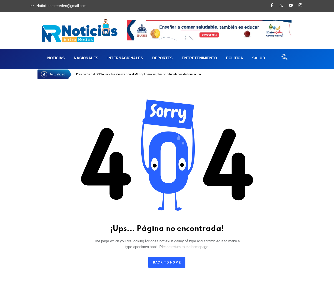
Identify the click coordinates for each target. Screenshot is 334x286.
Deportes (162, 58)
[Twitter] (281, 6)
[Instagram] (300, 6)
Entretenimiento (199, 58)
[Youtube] (290, 6)
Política (234, 58)
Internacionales (125, 58)
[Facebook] (271, 6)
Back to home (167, 262)
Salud (258, 58)
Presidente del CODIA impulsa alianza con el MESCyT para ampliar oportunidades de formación (138, 74)
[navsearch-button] (284, 58)
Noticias (56, 58)
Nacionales (86, 58)
